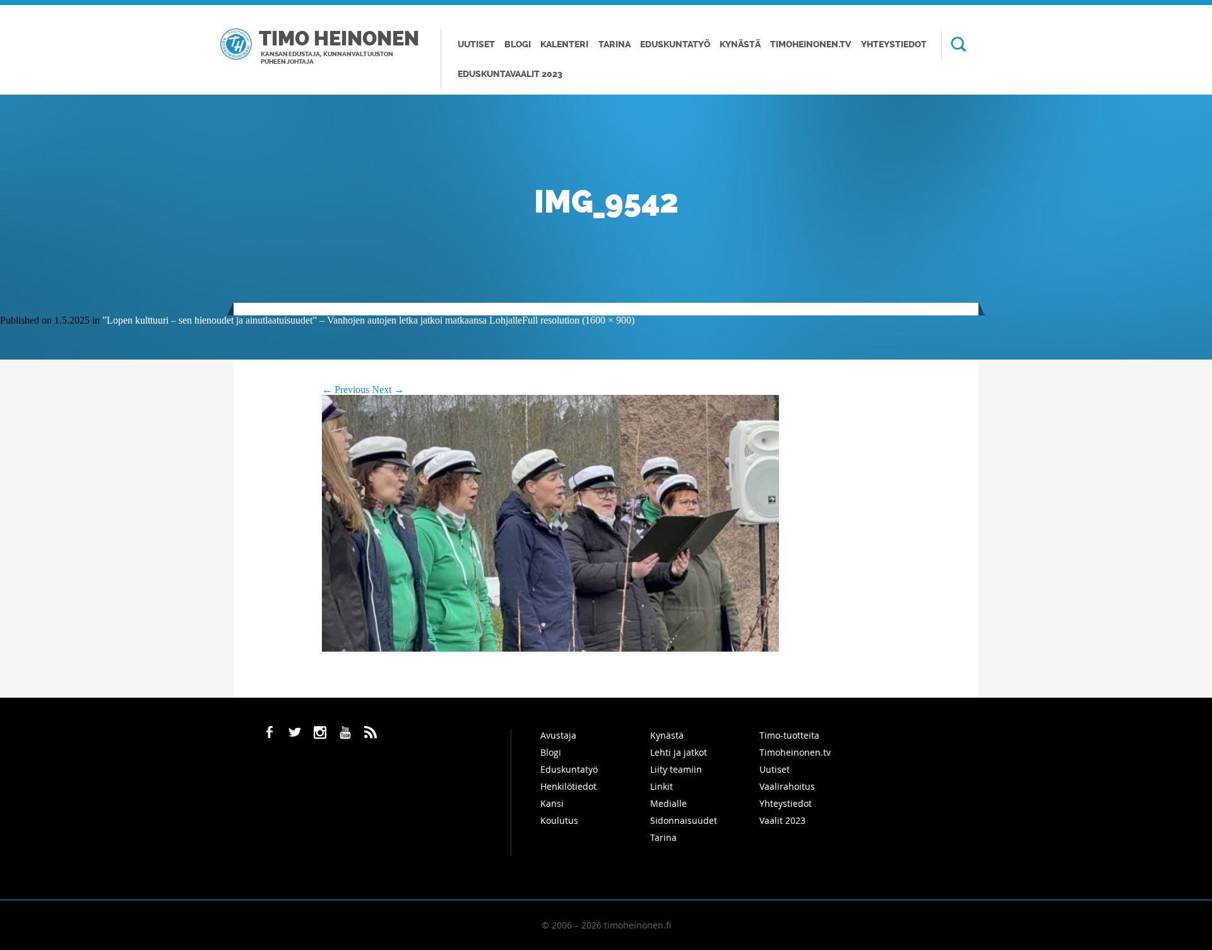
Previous (345, 389)
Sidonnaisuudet (683, 820)
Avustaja (558, 735)
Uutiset (476, 44)
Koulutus (559, 820)
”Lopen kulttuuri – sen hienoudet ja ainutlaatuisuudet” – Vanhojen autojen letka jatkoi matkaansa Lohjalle (312, 320)
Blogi (517, 44)
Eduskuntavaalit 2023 (510, 74)
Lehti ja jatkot (678, 752)
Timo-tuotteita (789, 735)
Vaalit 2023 (782, 820)
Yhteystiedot (894, 44)
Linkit (661, 786)
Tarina (614, 44)
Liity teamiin (676, 769)
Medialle (668, 803)
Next (388, 389)
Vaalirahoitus (787, 786)
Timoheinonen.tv (810, 44)
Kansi (552, 803)
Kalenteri (564, 44)
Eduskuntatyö (675, 44)
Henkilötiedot (568, 786)
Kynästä (740, 44)
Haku (953, 45)
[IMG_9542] (550, 648)
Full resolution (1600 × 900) (578, 320)
